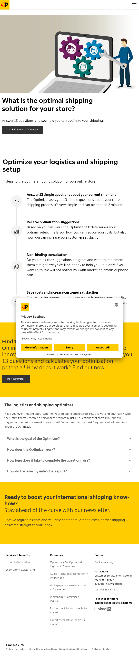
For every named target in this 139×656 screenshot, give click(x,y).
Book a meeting (103, 562)
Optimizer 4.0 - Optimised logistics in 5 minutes (66, 564)
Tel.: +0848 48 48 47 (106, 589)
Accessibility (21, 649)
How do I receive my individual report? (37, 471)
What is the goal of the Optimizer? (33, 439)
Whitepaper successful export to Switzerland (68, 587)
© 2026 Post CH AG (15, 645)
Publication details (100, 649)
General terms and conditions (43, 649)
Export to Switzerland (19, 562)
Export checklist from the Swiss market (68, 610)
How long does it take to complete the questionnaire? (48, 460)
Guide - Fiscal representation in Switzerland (69, 575)
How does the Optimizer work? (31, 449)
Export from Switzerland (20, 569)
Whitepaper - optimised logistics (64, 599)
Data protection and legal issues (74, 649)
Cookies (9, 649)
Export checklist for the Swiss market (67, 622)
